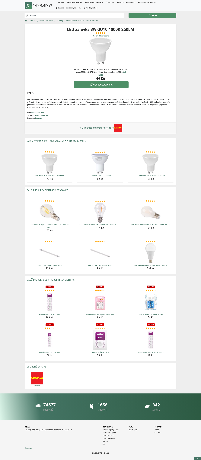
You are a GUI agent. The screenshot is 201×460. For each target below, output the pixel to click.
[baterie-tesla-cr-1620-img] (100, 340)
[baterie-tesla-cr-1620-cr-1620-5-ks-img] (151, 340)
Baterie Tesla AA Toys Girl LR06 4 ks (100, 314)
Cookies (157, 433)
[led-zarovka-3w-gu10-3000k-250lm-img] (151, 163)
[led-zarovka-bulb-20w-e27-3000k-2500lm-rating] (151, 241)
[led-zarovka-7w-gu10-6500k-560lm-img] (49, 163)
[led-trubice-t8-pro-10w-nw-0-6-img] (49, 253)
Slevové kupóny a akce (111, 430)
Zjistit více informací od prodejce (98, 128)
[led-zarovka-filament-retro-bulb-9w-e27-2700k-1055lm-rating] (100, 201)
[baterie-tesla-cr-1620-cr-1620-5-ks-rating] (151, 328)
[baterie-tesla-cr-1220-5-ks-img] (49, 340)
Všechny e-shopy (109, 438)
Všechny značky (108, 436)
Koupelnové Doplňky (148, 2)
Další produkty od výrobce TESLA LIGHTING (51, 279)
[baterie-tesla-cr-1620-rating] (100, 328)
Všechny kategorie (92, 8)
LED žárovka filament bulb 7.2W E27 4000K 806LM (150, 225)
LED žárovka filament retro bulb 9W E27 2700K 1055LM (100, 225)
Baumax (38, 118)
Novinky (106, 441)
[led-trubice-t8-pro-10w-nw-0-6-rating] (49, 241)
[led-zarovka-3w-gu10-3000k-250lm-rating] (151, 152)
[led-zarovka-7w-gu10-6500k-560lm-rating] (49, 152)
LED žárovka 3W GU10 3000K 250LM (151, 176)
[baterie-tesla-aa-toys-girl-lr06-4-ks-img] (100, 302)
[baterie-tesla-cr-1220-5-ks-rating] (49, 328)
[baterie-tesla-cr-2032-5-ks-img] (49, 302)
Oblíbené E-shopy (36, 366)
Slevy (104, 444)
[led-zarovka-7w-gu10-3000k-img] (100, 163)
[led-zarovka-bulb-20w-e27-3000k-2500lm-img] (151, 253)
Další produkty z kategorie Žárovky (47, 190)
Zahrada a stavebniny (127, 2)
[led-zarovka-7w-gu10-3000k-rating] (100, 152)
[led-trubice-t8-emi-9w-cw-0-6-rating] (100, 241)
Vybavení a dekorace (95, 2)
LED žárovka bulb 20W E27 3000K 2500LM (150, 265)
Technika (111, 2)
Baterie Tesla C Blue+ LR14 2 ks (151, 314)
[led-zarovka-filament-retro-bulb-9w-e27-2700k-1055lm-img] (100, 212)
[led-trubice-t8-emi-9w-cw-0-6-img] (100, 253)
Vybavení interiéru (75, 2)
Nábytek (61, 2)
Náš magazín (134, 430)
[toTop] (197, 458)
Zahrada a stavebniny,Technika (69, 8)
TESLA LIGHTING (41, 115)
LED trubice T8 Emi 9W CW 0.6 (100, 265)
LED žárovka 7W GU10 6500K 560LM (49, 176)
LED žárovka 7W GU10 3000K (100, 176)
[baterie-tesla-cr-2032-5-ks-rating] (49, 290)
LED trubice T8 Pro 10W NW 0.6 (49, 265)
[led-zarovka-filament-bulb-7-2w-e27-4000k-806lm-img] (151, 212)
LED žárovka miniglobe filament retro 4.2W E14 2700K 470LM (49, 226)
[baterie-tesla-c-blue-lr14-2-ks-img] (151, 302)
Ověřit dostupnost (103, 84)
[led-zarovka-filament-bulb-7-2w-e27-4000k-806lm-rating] (151, 201)
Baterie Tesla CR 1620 (100, 352)
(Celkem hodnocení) (100, 36)
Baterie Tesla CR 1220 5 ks (49, 352)
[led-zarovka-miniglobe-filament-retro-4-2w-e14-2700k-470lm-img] (49, 212)
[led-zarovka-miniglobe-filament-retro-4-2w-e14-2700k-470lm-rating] (49, 201)
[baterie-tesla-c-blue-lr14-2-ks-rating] (151, 290)
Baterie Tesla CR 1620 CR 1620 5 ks (150, 352)
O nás (157, 430)
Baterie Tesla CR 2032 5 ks (49, 314)
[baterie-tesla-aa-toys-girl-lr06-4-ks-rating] (100, 290)
